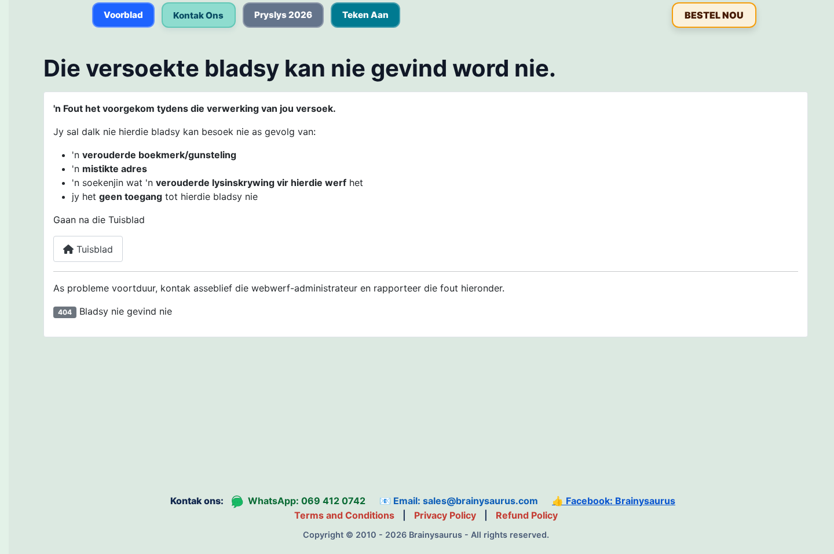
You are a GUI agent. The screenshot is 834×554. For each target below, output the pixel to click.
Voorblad (123, 14)
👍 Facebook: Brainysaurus (613, 500)
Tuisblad (93, 249)
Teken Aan (365, 14)
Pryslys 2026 (283, 14)
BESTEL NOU (714, 15)
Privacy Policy (445, 515)
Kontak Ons (198, 15)
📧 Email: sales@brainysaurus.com (458, 500)
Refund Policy (527, 515)
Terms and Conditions (344, 515)
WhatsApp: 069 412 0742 (298, 501)
